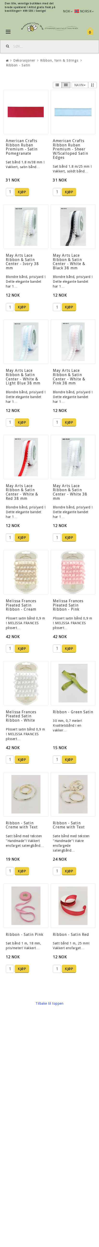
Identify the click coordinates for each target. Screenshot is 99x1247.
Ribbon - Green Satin (73, 712)
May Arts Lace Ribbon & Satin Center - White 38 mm (70, 492)
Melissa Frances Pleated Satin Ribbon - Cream (21, 605)
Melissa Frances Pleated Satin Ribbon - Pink (68, 605)
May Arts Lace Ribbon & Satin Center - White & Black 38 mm (69, 261)
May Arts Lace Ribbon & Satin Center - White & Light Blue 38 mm (23, 376)
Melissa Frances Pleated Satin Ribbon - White (21, 716)
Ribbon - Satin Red (71, 934)
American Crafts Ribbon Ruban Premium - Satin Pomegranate (21, 147)
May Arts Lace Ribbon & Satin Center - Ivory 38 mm (22, 261)
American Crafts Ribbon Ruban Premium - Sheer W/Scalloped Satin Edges (70, 149)
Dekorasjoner (24, 60)
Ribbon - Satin (18, 65)
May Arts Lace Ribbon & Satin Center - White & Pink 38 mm (69, 376)
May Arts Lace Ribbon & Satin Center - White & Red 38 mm (22, 492)
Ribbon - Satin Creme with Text (22, 825)
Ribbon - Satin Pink (24, 934)
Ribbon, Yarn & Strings (59, 60)
